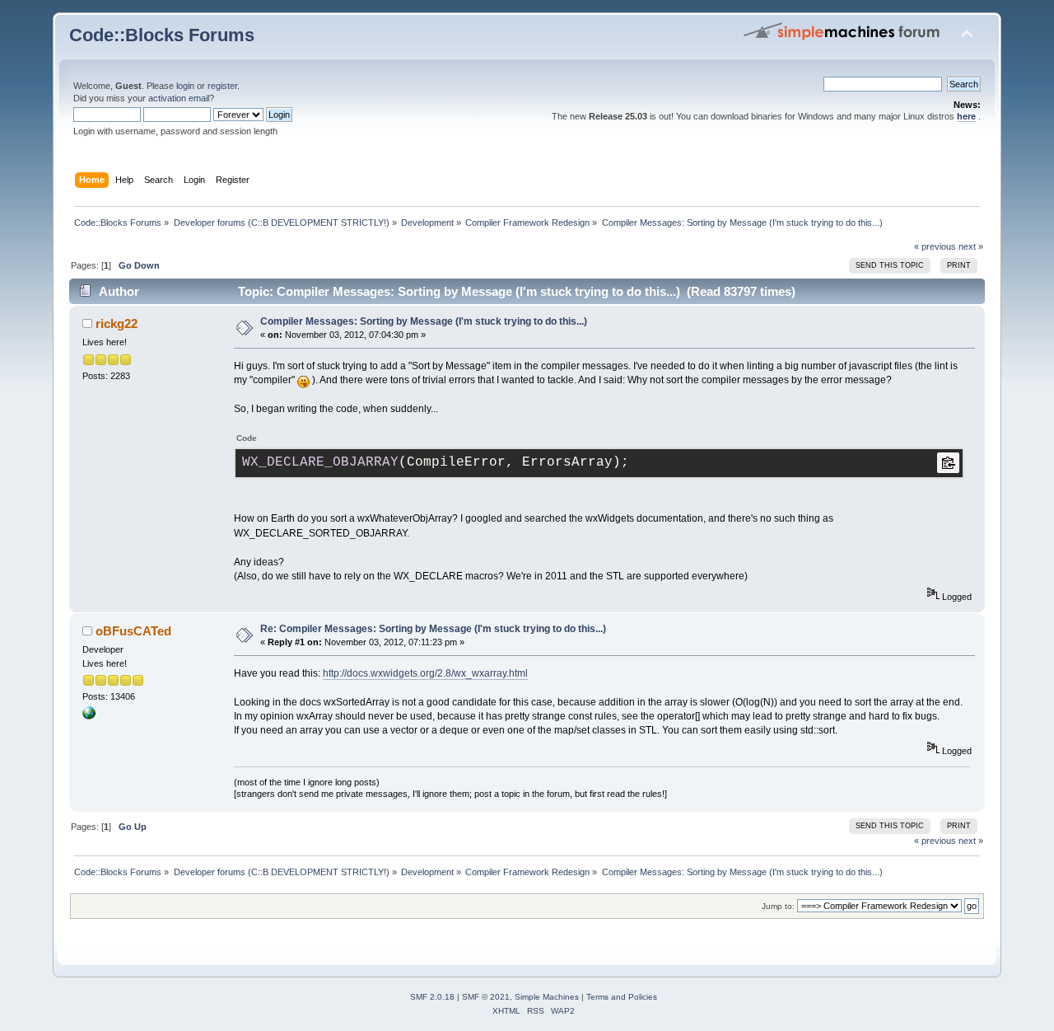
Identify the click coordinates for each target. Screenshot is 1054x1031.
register (222, 86)
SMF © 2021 (486, 996)
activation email (178, 98)
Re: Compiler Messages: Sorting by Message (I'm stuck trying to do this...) (433, 629)
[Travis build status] (89, 716)
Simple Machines (547, 996)
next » (970, 246)
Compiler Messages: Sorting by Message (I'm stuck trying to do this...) (423, 321)
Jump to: (778, 906)
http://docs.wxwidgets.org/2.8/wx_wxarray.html (425, 673)
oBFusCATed (133, 631)
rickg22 (117, 323)
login (185, 86)
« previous (935, 246)
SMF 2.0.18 (432, 996)
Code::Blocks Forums (161, 35)
